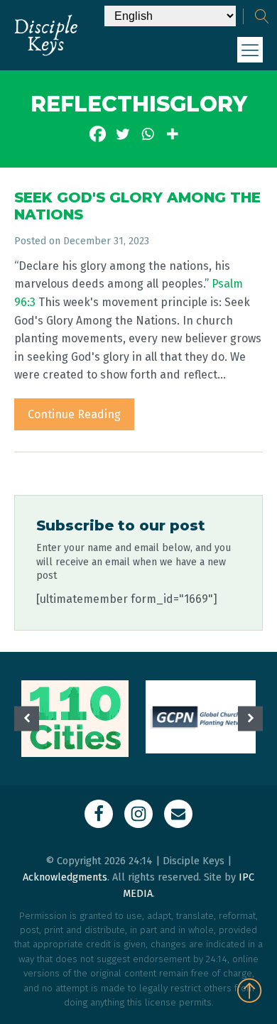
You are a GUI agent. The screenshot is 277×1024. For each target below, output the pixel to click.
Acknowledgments (65, 877)
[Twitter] (123, 134)
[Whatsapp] (147, 134)
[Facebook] (98, 134)
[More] (172, 134)
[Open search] (262, 16)
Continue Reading (74, 414)
